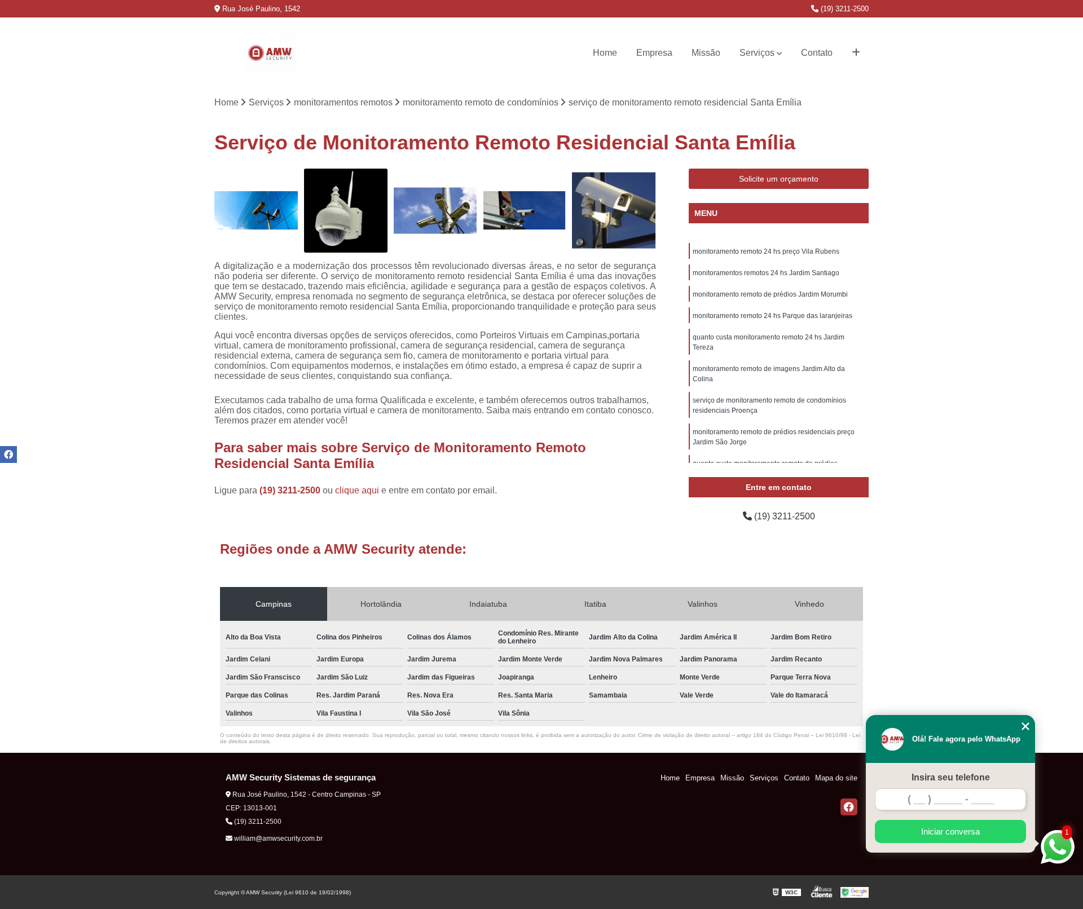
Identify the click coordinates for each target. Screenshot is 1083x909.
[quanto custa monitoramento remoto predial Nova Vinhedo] (435, 211)
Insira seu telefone (951, 777)
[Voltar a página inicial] (269, 53)
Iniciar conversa (950, 831)
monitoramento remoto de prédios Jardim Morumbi (770, 294)
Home (605, 53)
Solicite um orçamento (778, 178)
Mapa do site (836, 778)
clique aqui (357, 490)
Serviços (756, 53)
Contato (817, 53)
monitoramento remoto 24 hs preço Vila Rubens (766, 251)
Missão (706, 53)
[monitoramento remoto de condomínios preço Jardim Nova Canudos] (346, 211)
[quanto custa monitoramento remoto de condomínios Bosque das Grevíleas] (614, 211)
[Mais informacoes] (856, 53)
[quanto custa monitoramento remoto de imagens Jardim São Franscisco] (256, 211)
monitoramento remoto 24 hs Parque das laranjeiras (772, 316)
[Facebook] (848, 806)
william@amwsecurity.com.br (277, 838)
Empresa (654, 53)
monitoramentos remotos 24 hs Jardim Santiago (766, 273)
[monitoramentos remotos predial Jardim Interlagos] (525, 211)
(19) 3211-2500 (843, 9)
